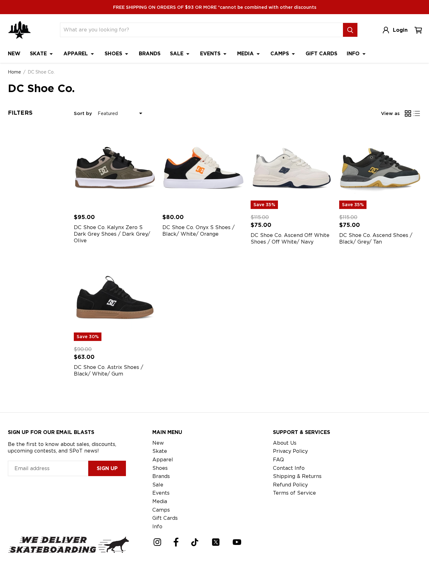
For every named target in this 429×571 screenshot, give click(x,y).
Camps (280, 54)
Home (14, 71)
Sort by (83, 113)
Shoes (114, 54)
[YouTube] (237, 542)
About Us (284, 443)
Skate (39, 54)
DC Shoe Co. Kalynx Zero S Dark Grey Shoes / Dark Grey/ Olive (112, 234)
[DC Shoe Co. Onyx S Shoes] (203, 168)
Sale (177, 54)
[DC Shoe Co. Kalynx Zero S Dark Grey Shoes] (115, 168)
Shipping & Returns (297, 476)
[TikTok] (195, 542)
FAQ (278, 460)
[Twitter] (215, 542)
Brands (149, 54)
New (14, 54)
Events (211, 54)
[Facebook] (176, 542)
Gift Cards (321, 54)
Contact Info (289, 468)
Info (354, 54)
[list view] (416, 113)
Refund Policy (290, 485)
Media (246, 54)
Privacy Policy (290, 451)
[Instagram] (157, 542)
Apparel (76, 54)
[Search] (350, 30)
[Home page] (19, 30)
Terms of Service (294, 493)
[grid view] (408, 113)
